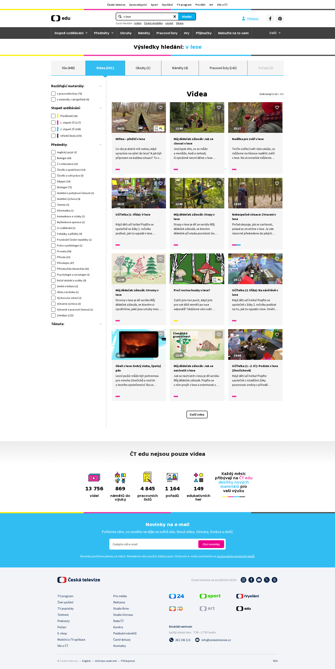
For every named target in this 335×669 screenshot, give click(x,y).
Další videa (197, 414)
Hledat (187, 16)
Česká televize (116, 4)
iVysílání (167, 4)
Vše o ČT (222, 4)
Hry (186, 33)
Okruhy (126, 33)
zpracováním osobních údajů (235, 556)
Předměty (101, 33)
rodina (137, 23)
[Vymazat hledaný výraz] (174, 16)
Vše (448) (68, 68)
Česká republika (153, 23)
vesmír (169, 23)
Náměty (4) (180, 68)
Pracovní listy (167, 33)
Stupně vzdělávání (68, 33)
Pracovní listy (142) (223, 68)
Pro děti (200, 4)
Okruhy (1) (143, 68)
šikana (179, 23)
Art (211, 4)
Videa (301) (105, 68)
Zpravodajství (138, 4)
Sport (154, 4)
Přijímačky (204, 33)
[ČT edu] (60, 20)
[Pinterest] (280, 19)
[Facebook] (270, 19)
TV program (184, 4)
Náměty (144, 33)
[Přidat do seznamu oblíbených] (160, 107)
